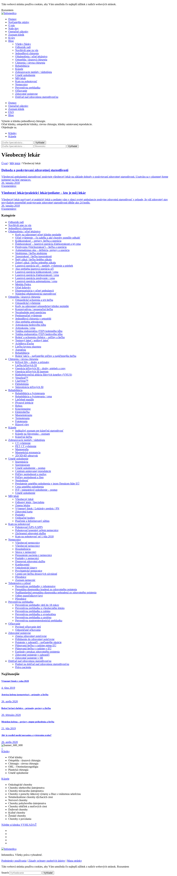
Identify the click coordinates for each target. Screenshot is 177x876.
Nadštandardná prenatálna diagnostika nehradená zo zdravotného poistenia (55, 592)
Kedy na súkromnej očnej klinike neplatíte (38, 234)
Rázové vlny (22, 424)
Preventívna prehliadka (27, 87)
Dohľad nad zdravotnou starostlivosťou (36, 96)
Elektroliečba (22, 412)
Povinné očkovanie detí (28, 626)
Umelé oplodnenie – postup (30, 468)
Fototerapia (21, 421)
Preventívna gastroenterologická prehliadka (38, 620)
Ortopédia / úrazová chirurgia (31, 59)
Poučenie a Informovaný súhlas (32, 520)
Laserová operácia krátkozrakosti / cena (36, 271)
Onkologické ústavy (26, 567)
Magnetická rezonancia (27, 452)
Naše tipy (13, 28)
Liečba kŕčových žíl (26, 365)
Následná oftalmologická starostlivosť (35, 293)
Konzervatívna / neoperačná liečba (34, 309)
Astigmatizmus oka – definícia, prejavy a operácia (42, 250)
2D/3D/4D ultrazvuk (26, 455)
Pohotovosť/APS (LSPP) (29, 527)
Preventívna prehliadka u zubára (32, 611)
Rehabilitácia (22, 65)
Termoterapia (22, 418)
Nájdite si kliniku (11, 824)
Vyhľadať (72, 146)
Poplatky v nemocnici (27, 558)
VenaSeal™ (21, 377)
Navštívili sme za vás (26, 50)
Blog (11, 40)
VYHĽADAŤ (29, 824)
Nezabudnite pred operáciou (30, 312)
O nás (11, 25)
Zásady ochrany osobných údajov (46, 860)
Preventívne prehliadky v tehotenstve (35, 586)
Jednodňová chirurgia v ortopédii (33, 318)
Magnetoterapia (23, 415)
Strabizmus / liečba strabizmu (31, 253)
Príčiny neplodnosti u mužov (30, 474)
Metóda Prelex (23, 284)
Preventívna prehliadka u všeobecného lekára (39, 608)
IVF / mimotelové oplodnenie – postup (36, 489)
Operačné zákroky (18, 31)
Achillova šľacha (24, 343)
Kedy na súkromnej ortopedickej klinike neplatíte (42, 306)
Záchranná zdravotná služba (30, 533)
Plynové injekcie (24, 402)
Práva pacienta (23, 667)
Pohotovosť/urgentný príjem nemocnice (36, 530)
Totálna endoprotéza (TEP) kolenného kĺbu (38, 331)
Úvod (4, 163)
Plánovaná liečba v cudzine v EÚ (33, 648)
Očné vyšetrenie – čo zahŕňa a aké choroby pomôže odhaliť (47, 237)
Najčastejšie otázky (18, 22)
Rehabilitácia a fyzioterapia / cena (33, 396)
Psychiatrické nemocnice (28, 570)
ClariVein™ (21, 380)
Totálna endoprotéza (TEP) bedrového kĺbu (39, 334)
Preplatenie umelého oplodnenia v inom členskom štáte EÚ (47, 483)
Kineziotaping (23, 408)
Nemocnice (21, 84)
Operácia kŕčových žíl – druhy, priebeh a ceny (40, 368)
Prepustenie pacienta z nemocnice (33, 555)
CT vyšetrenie (23, 443)
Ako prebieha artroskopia (29, 321)
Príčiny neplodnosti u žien (29, 477)
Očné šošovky (23, 287)
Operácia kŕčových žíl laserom (31, 371)
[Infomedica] (8, 13)
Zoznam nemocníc (25, 580)
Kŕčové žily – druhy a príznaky (32, 362)
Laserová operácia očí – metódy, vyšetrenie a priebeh (44, 265)
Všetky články (23, 44)
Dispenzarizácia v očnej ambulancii (34, 290)
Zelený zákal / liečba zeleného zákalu (35, 262)
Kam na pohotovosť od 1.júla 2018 (34, 536)
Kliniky (12, 133)
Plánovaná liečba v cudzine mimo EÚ (35, 645)
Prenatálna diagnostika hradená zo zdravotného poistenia (46, 589)
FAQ (11, 112)
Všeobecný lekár (24, 499)
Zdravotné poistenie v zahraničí (32, 654)
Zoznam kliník (16, 34)
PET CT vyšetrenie (25, 446)
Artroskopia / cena (25, 327)
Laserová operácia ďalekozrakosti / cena (37, 275)
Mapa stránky (74, 860)
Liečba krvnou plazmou (28, 346)
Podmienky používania (13, 860)
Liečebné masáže (24, 399)
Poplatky (20, 514)
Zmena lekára (22, 505)
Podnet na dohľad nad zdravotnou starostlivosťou (42, 664)
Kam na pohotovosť (26, 81)
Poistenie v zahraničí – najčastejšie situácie (38, 642)
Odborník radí (23, 47)
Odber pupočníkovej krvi (29, 595)
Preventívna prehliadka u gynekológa (35, 614)
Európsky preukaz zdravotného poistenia (37, 651)
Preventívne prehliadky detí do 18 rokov (37, 604)
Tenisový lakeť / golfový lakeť (32, 340)
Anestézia (20, 349)
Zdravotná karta (23, 511)
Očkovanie (21, 90)
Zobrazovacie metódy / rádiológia (33, 72)
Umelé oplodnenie (25, 75)
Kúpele (19, 68)
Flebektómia (22, 383)
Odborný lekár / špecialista (29, 502)
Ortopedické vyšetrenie (27, 303)
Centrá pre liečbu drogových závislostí (36, 573)
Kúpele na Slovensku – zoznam (32, 433)
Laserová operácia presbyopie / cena (35, 278)
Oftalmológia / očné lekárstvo (31, 56)
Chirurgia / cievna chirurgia (30, 62)
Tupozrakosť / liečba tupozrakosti (33, 256)
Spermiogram (22, 464)
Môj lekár (20, 78)
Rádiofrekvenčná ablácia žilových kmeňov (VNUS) (43, 374)
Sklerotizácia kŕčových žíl (29, 387)
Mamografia (22, 449)
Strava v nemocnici (25, 552)
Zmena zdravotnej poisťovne (31, 636)
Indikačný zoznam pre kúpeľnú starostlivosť (39, 430)
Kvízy (11, 37)
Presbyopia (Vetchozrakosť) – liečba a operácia (41, 247)
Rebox (18, 405)
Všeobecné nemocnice (27, 542)
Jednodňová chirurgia (27, 53)
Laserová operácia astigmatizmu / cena (36, 281)
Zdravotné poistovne (26, 93)
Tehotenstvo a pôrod (19, 583)
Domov (12, 19)
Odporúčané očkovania (28, 629)
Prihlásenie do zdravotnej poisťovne (34, 639)
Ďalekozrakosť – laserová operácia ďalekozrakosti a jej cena (48, 243)
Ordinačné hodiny (25, 517)
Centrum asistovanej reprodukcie (33, 471)
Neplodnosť (21, 480)
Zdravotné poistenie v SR (29, 657)
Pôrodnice (20, 576)
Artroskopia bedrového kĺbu (30, 324)
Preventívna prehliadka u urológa (33, 617)
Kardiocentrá (22, 564)
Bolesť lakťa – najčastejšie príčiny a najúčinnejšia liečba (45, 355)
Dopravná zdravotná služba (30, 561)
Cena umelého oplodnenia (29, 486)
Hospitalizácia (23, 548)
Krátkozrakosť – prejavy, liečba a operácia (38, 240)
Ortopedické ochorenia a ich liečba (34, 299)
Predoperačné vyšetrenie (28, 315)
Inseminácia (21, 461)
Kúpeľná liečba (23, 436)
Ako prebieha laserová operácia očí (34, 268)
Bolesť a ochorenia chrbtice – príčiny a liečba (40, 337)
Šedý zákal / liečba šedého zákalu (33, 259)
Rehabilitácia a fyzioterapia (30, 393)
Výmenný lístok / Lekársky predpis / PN (37, 508)
